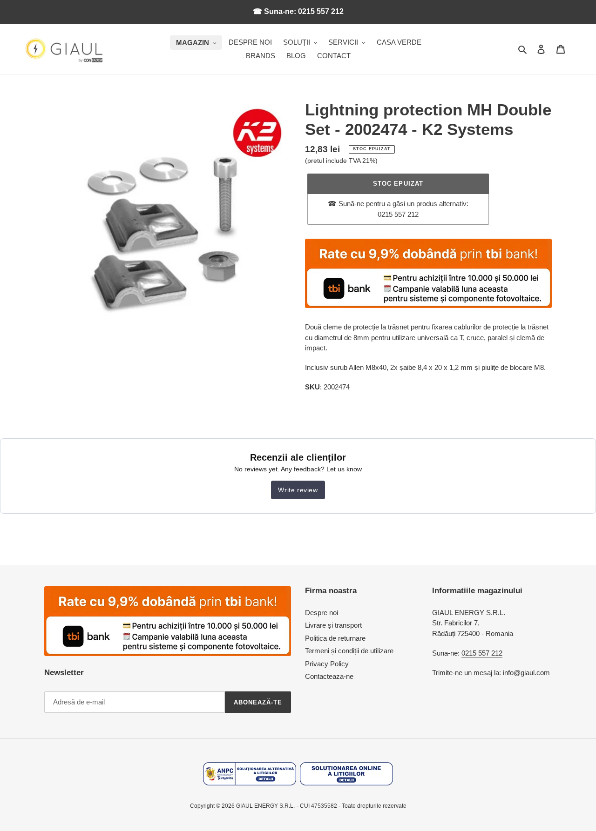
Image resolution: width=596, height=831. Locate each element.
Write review (298, 490)
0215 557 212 (481, 653)
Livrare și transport (333, 625)
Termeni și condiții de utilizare (349, 651)
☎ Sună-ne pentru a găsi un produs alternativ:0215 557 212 (398, 209)
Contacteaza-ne (329, 676)
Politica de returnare (335, 638)
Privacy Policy (327, 664)
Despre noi (321, 613)
